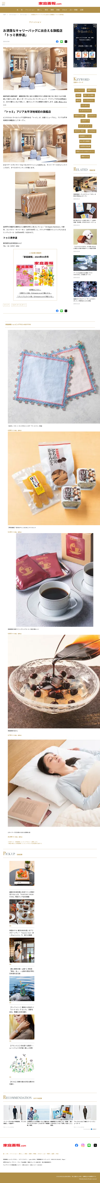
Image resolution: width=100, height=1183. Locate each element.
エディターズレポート (19, 305)
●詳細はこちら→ (35, 290)
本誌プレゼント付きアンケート (85, 151)
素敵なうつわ (91, 90)
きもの (64, 10)
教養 (58, 10)
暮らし (39, 10)
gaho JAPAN (32, 1159)
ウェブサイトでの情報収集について (12, 1165)
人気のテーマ (85, 120)
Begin (63, 1159)
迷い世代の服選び (85, 141)
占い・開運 (73, 10)
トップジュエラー (89, 100)
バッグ (7, 305)
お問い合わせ (25, 1165)
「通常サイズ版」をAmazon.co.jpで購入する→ (35, 293)
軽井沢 (78, 100)
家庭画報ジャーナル (85, 136)
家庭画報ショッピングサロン (10, 1159)
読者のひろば (85, 156)
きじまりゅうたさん (85, 110)
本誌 (57, 1153)
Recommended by (87, 1129)
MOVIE (78, 95)
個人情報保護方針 (46, 1162)
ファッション (30, 10)
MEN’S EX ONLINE (56, 1159)
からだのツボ (92, 115)
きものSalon (91, 131)
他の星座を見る (85, 63)
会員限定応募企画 (85, 146)
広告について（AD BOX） (36, 1165)
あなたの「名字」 (80, 131)
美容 (46, 10)
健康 (52, 10)
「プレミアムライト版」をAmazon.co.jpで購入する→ (35, 296)
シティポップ (85, 105)
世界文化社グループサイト (9, 1162)
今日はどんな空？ (80, 115)
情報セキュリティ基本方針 (34, 1162)
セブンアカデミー (23, 1159)
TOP (4, 14)
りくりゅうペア (79, 90)
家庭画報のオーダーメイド (43, 1159)
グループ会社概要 (22, 1162)
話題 (81, 10)
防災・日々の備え (89, 95)
